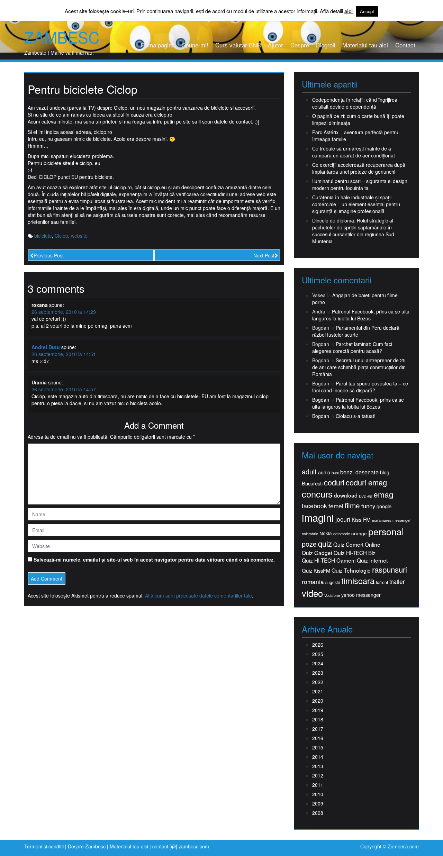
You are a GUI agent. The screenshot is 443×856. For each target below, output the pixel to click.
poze (309, 544)
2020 (317, 700)
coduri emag (366, 482)
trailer (397, 581)
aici (348, 11)
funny (368, 506)
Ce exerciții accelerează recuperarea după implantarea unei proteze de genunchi (358, 168)
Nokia (325, 533)
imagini (318, 517)
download (346, 495)
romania (313, 581)
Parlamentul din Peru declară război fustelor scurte (355, 331)
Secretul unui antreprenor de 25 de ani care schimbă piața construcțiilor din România (359, 367)
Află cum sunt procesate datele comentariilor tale (198, 595)
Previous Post (49, 255)
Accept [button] (367, 11)
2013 (317, 766)
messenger (401, 520)
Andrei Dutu (45, 347)
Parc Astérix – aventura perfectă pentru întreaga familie (355, 136)
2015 (317, 747)
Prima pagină (158, 44)
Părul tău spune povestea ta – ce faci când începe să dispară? (360, 387)
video (312, 593)
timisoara (357, 580)
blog (384, 472)
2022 (317, 682)
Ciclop (61, 235)
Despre (299, 44)
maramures (381, 520)
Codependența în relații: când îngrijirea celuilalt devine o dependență (354, 103)
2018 (317, 719)
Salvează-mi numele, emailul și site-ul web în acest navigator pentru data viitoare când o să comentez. (154, 559)
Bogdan (320, 399)
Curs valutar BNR (238, 44)
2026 (317, 644)
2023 (317, 672)
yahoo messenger (361, 594)
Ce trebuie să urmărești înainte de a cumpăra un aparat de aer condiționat (353, 152)
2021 (317, 691)
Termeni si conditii (44, 846)
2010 (317, 794)
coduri (334, 482)
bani (335, 472)
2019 (317, 710)
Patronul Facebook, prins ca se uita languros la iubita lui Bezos (360, 315)
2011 (317, 784)
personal (386, 531)
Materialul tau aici (365, 44)
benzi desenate (359, 472)
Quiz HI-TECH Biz (355, 552)
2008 (317, 812)
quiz (325, 543)
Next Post (263, 255)
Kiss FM (361, 519)
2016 (317, 738)
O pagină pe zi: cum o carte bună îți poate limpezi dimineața (358, 119)
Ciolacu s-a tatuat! (356, 415)
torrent (382, 582)
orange (359, 533)
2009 (317, 803)
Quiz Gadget (317, 552)
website (79, 235)
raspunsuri (389, 569)
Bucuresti (312, 483)
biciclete (43, 235)
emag (383, 494)
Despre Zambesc (87, 846)
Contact (405, 44)
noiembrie (310, 533)
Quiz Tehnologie (351, 570)
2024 (317, 663)
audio (324, 472)
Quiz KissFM (316, 570)
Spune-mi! (195, 44)
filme (352, 505)
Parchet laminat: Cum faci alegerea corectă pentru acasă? (352, 347)
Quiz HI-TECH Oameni (328, 560)
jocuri (342, 519)
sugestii (332, 582)
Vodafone (332, 595)
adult (309, 471)
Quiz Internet (372, 560)
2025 (317, 653)
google (384, 506)
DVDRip (365, 496)
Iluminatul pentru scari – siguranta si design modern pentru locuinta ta (359, 184)
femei (335, 506)
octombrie (341, 533)
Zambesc (61, 37)
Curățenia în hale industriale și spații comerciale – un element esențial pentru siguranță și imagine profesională (356, 204)
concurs (317, 494)
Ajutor (275, 44)
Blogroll (325, 44)
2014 (317, 756)
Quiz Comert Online (356, 544)
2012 (317, 775)
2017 (317, 728)
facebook (314, 505)
